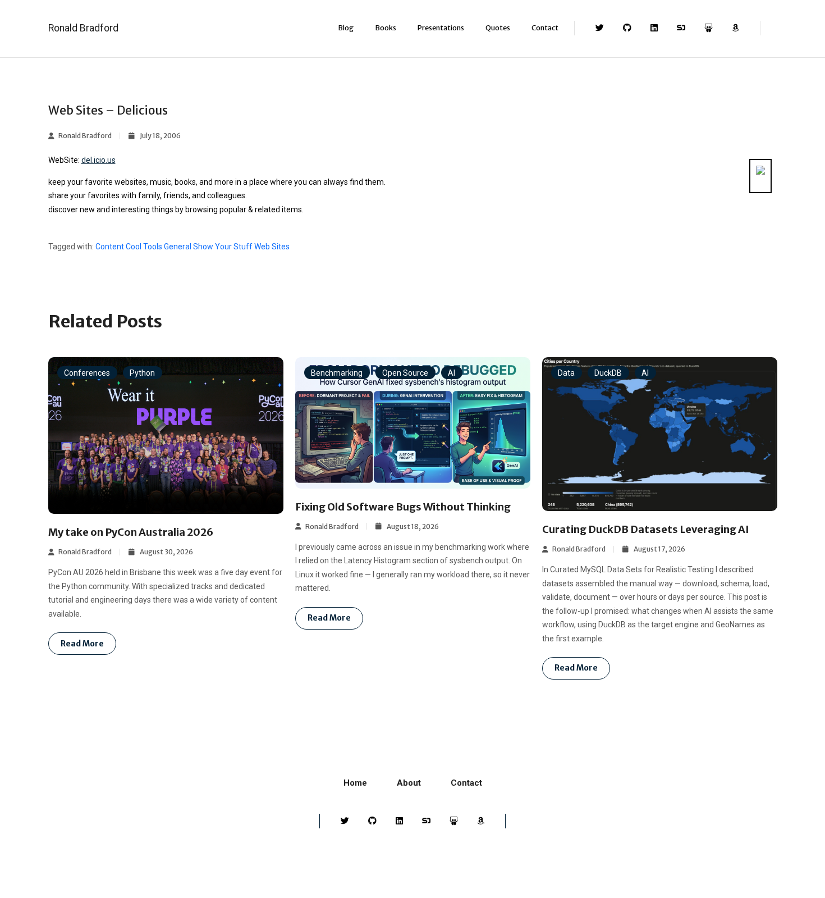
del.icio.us (98, 160)
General (177, 246)
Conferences (87, 372)
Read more (82, 644)
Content (109, 246)
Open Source (405, 372)
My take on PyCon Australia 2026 (130, 532)
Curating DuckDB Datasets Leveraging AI (645, 529)
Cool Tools (144, 246)
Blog (346, 28)
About (409, 783)
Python (142, 372)
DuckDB (608, 372)
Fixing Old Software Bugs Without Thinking (403, 506)
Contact (544, 28)
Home (355, 783)
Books (385, 28)
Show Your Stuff (223, 246)
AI (451, 372)
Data (566, 372)
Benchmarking (337, 372)
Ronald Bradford (83, 28)
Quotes (497, 28)
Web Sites (272, 246)
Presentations (441, 28)
